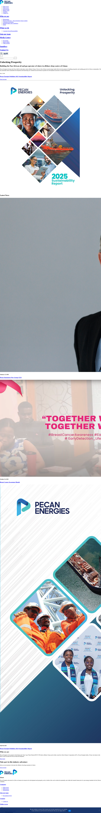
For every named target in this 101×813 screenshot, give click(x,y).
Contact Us (5, 13)
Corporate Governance (8, 22)
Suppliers (5, 11)
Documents (5, 40)
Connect (2, 798)
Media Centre (6, 10)
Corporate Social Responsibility (10, 31)
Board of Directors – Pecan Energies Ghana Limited (15, 20)
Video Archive (6, 43)
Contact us (5, 801)
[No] (99, 810)
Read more (2, 758)
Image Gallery (6, 42)
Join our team (6, 9)
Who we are (6, 6)
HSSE (4, 24)
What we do (6, 7)
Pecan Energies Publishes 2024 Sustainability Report (16, 748)
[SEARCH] (15, 58)
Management (6, 19)
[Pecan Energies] (6, 4)
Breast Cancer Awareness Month (10, 482)
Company (3, 784)
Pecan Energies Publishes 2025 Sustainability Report (16, 76)
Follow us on (4, 804)
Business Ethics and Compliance (10, 23)
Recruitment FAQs (7, 795)
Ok (69, 810)
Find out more (3, 79)
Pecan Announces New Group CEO (11, 377)
